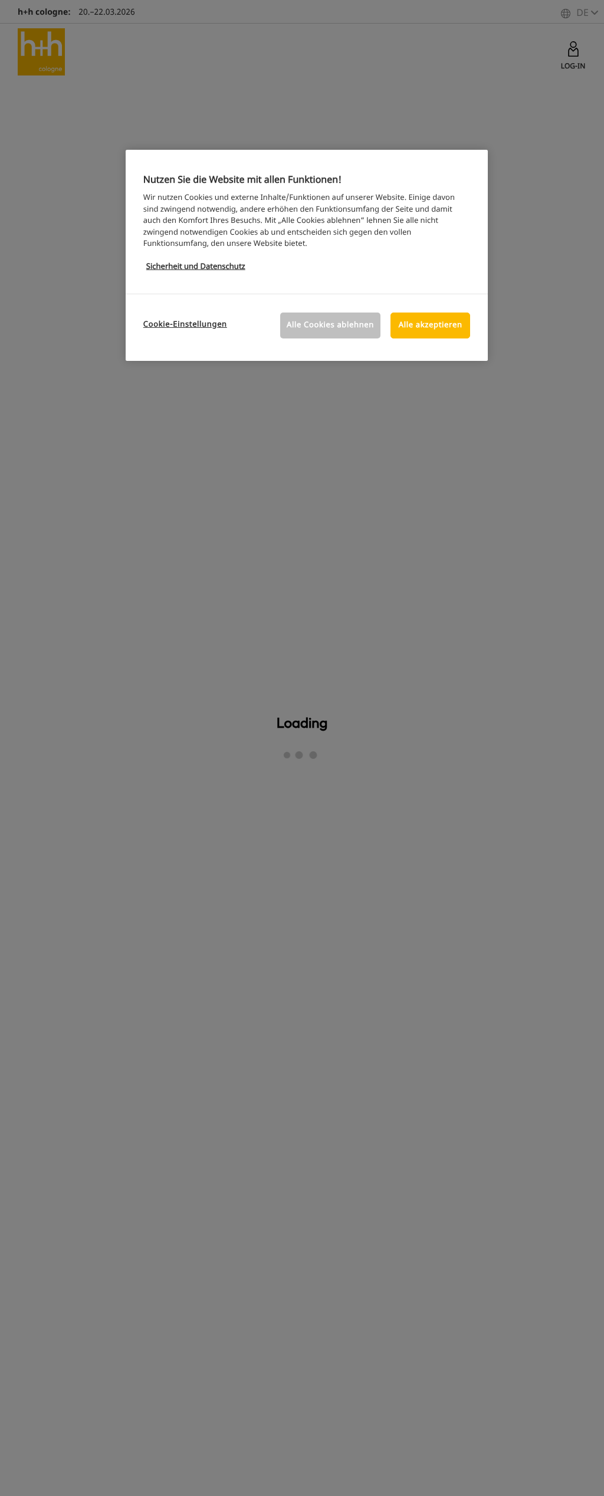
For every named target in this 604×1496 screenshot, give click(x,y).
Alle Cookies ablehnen (330, 325)
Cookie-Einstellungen (185, 324)
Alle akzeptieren (430, 325)
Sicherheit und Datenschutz (195, 266)
